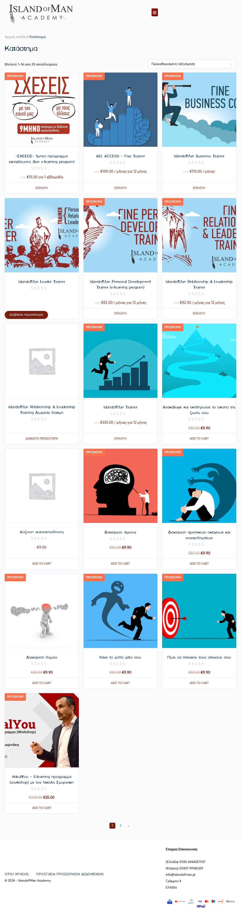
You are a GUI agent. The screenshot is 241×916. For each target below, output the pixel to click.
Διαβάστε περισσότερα (26, 314)
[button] (155, 12)
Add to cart (199, 438)
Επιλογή (42, 188)
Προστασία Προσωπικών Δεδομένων (70, 874)
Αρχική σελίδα (15, 37)
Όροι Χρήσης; (17, 874)
